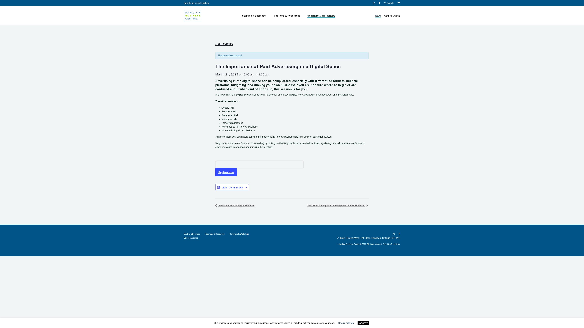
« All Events (224, 44)
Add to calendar (232, 187)
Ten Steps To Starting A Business (236, 205)
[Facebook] (379, 3)
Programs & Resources (286, 15)
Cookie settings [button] (346, 323)
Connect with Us (392, 16)
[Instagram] (374, 3)
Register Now (226, 172)
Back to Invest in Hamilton (196, 3)
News (378, 16)
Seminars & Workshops (321, 15)
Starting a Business (254, 15)
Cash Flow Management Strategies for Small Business (336, 205)
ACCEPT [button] (363, 323)
